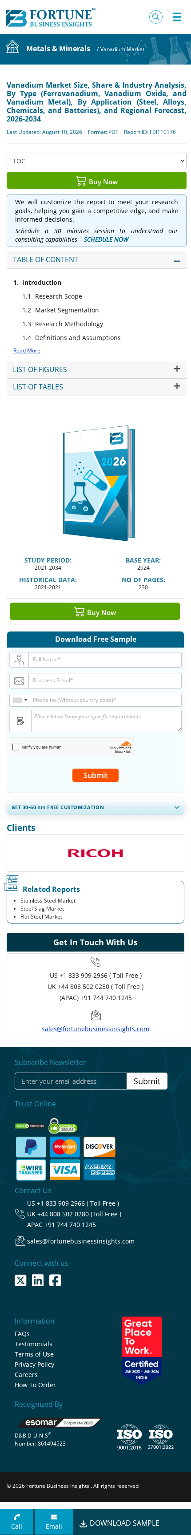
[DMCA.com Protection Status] (31, 1123)
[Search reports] (156, 17)
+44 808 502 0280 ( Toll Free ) (100, 986)
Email (54, 1526)
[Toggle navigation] (177, 17)
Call (16, 1526)
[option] (95, 853)
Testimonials (33, 1344)
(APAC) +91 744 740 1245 (96, 997)
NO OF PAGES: (143, 579)
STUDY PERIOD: (48, 560)
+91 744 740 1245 (70, 1224)
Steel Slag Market (42, 908)
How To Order (35, 1385)
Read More (26, 350)
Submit (95, 775)
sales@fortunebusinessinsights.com (95, 1029)
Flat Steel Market (41, 916)
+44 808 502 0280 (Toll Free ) (79, 1214)
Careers (26, 1374)
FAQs (22, 1333)
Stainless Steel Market (48, 900)
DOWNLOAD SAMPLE (123, 1523)
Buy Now (102, 181)
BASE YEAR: (143, 560)
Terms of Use (34, 1354)
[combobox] (20, 700)
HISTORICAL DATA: (48, 579)
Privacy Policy (34, 1364)
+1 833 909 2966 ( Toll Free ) (101, 975)
